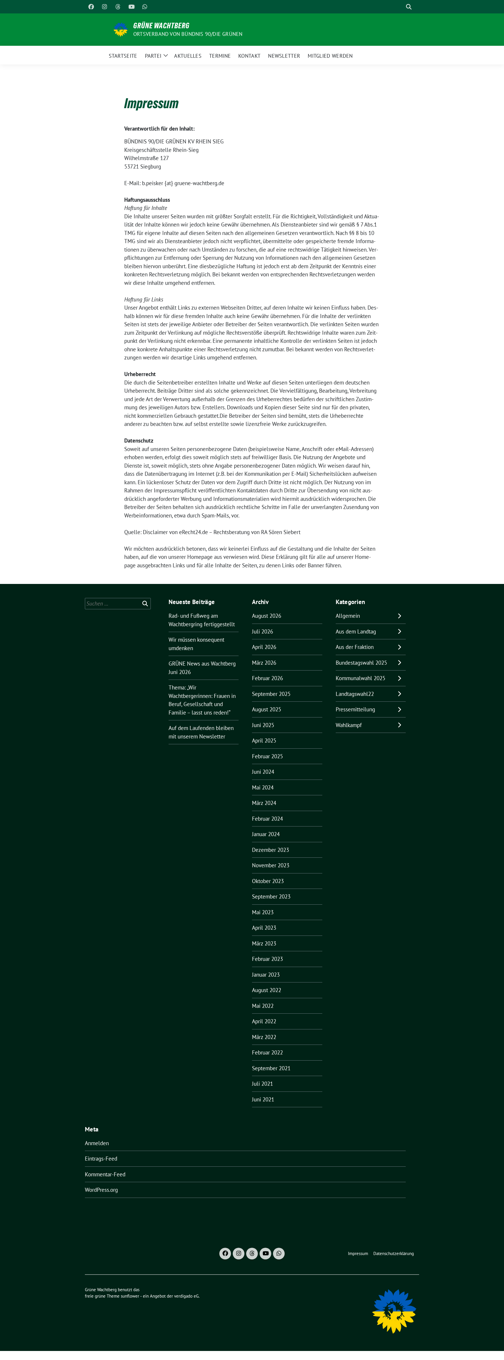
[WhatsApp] (144, 7)
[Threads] (118, 7)
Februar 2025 (267, 756)
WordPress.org (101, 1189)
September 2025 (271, 693)
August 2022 (266, 990)
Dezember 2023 (270, 849)
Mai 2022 (263, 1005)
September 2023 (271, 896)
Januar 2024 (266, 834)
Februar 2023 (267, 958)
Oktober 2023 (268, 881)
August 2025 (266, 709)
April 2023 (264, 927)
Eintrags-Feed (101, 1158)
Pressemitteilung (355, 709)
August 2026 (266, 615)
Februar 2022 (267, 1052)
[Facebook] (91, 7)
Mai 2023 (263, 912)
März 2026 (264, 662)
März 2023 (264, 943)
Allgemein (348, 615)
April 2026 (264, 646)
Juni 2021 (263, 1099)
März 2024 (264, 802)
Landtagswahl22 (355, 693)
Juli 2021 (262, 1083)
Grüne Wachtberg (161, 25)
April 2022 (264, 1021)
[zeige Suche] (408, 7)
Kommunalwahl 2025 (360, 678)
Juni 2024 (263, 771)
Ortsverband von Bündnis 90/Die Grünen (187, 34)
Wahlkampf (349, 725)
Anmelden (97, 1143)
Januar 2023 (266, 974)
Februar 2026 (267, 678)
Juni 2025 (263, 725)
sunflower (130, 1296)
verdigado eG (186, 1296)
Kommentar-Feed (105, 1174)
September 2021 (271, 1068)
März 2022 (264, 1036)
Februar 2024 (267, 818)
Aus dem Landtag (356, 631)
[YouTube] (131, 7)
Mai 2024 (263, 787)
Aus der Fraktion (355, 646)
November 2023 (270, 865)
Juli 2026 (262, 631)
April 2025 (264, 740)
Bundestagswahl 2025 (361, 662)
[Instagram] (104, 7)
